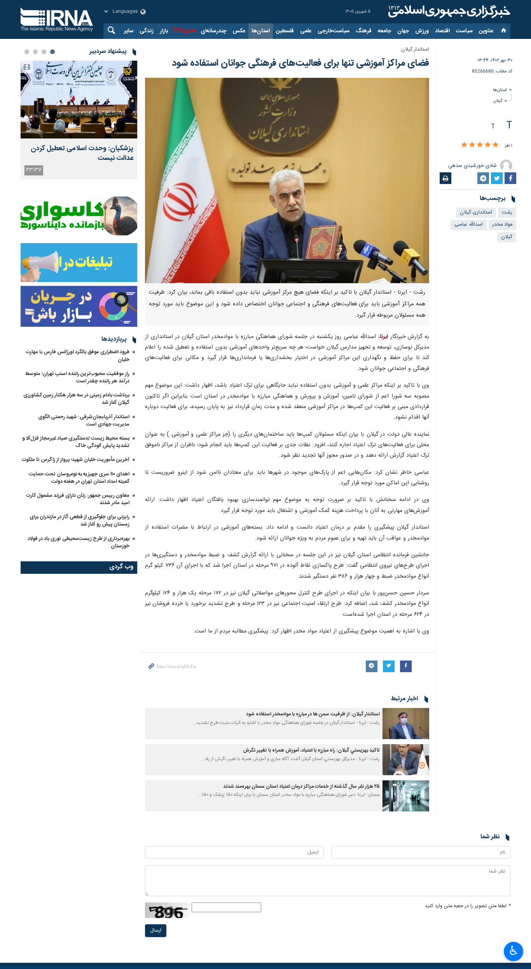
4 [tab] (26, 51)
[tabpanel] (79, 120)
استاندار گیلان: (414, 50)
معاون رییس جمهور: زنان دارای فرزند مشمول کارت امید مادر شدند (77, 499)
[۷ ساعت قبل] (79, 99)
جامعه (384, 31)
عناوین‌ (486, 31)
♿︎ (513, 951)
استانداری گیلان (476, 213)
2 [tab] (44, 51)
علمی (305, 31)
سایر (128, 31)
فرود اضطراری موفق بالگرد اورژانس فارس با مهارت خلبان (77, 356)
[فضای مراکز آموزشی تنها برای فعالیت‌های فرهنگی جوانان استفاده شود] (287, 180)
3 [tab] (35, 51)
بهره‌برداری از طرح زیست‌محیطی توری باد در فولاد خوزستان (78, 542)
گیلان (497, 101)
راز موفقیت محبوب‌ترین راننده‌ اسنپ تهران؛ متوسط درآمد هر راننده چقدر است (77, 377)
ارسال (155, 931)
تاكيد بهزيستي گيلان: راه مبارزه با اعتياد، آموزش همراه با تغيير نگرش (311, 750)
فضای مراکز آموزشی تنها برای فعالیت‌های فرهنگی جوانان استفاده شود (300, 63)
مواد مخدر (502, 225)
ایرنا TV (181, 31)
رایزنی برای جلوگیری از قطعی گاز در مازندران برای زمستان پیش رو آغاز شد (79, 521)
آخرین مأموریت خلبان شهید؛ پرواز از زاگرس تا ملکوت (75, 460)
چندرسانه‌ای (213, 31)
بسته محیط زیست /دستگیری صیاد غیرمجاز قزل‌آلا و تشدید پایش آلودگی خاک (75, 442)
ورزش (422, 31)
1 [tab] (52, 51)
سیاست (464, 31)
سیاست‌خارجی (333, 31)
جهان (403, 31)
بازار (164, 31)
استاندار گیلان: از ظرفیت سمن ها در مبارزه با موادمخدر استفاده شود (313, 714)
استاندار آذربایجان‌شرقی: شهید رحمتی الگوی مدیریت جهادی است (83, 421)
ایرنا (448, 11)
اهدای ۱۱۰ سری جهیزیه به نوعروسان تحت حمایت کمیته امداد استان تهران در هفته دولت (79, 478)
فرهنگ (364, 31)
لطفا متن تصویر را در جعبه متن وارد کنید (467, 906)
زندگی (147, 31)
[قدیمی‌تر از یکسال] (406, 723)
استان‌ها (261, 31)
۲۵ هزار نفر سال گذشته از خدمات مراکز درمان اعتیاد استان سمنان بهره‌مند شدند (301, 787)
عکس (238, 31)
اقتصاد (442, 31)
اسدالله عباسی (468, 225)
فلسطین (285, 31)
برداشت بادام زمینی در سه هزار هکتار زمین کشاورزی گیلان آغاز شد (76, 399)
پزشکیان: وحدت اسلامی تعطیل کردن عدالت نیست (82, 153)
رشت (507, 213)
